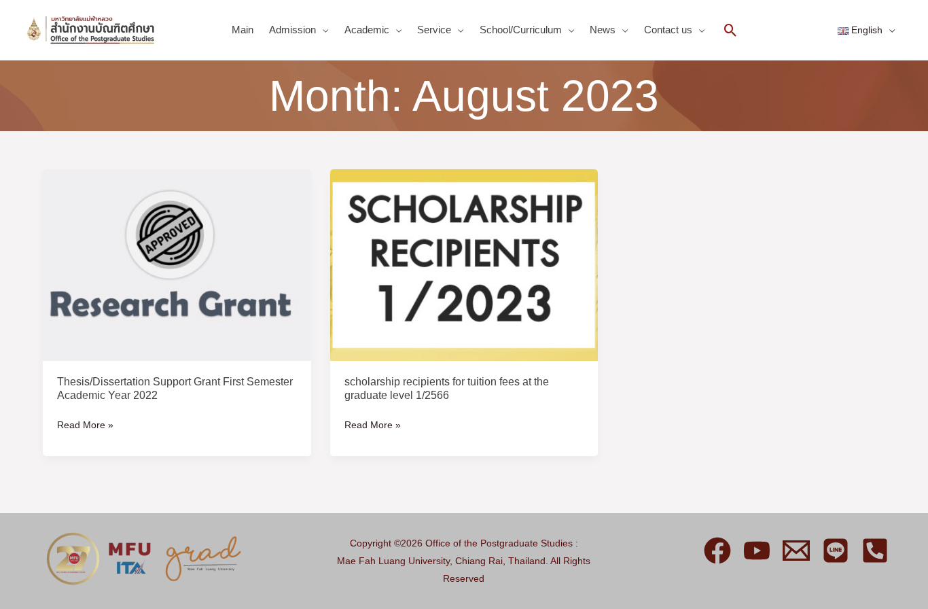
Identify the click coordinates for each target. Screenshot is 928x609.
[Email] (796, 550)
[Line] (835, 550)
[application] (322, 30)
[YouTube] (756, 550)
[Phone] (875, 550)
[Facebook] (717, 550)
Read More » (85, 423)
